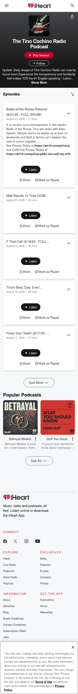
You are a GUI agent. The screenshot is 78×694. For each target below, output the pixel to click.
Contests (45, 577)
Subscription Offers (14, 631)
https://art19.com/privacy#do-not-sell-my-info (38, 154)
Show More (39, 82)
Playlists (8, 583)
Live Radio (9, 565)
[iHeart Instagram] (26, 541)
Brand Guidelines (13, 618)
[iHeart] (39, 6)
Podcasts (9, 571)
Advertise (9, 606)
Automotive (47, 600)
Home (43, 606)
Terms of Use (43, 682)
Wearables (46, 612)
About (6, 600)
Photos (44, 583)
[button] (30, 169)
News (43, 558)
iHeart (6, 558)
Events (44, 571)
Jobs (6, 637)
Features (45, 565)
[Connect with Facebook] (5, 541)
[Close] (73, 647)
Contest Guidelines (14, 625)
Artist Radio (10, 577)
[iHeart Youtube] (37, 541)
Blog (6, 612)
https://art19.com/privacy (52, 145)
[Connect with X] (15, 541)
